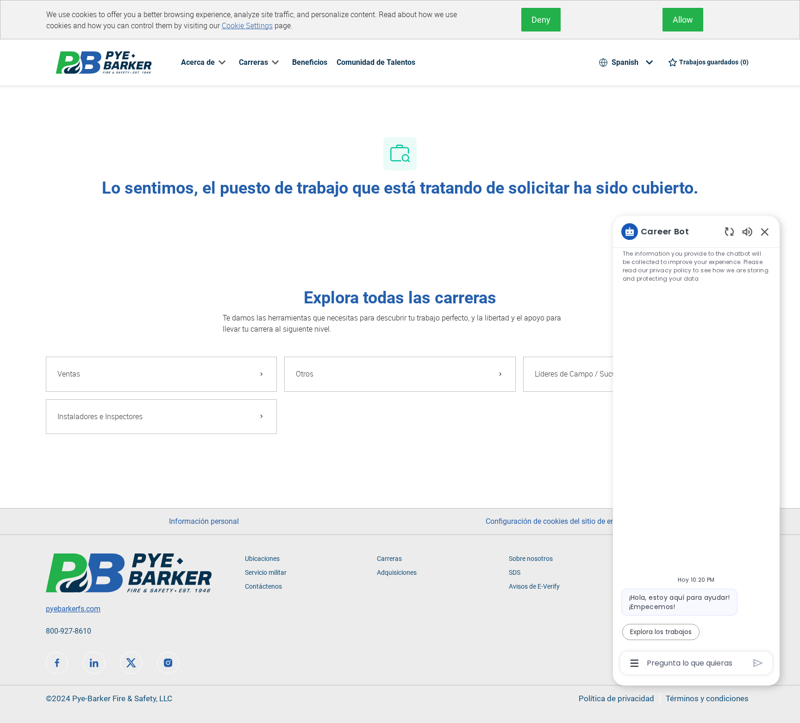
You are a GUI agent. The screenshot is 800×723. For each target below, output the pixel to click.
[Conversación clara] (729, 231)
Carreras (389, 558)
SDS (514, 572)
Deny (540, 20)
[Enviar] (758, 663)
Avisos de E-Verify (534, 586)
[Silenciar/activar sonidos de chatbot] (747, 231)
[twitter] (131, 663)
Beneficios (309, 62)
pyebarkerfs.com (73, 608)
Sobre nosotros (531, 558)
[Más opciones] (634, 663)
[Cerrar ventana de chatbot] (765, 231)
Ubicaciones (262, 558)
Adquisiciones (397, 572)
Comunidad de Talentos (376, 62)
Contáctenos (263, 586)
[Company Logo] (104, 61)
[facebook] (57, 663)
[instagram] (168, 663)
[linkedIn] (94, 663)
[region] (696, 447)
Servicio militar (266, 572)
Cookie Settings (247, 25)
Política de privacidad (616, 698)
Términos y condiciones (707, 698)
